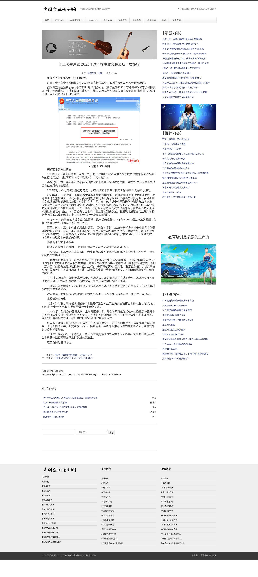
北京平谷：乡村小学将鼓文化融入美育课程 (182, 39)
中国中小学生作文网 (50, 532)
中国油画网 (105, 497)
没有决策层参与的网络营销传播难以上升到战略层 (185, 173)
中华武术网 (165, 483)
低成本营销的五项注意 (53, 416)
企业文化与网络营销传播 (173, 158)
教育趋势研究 (47, 500)
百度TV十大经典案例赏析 (174, 144)
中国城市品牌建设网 (169, 524)
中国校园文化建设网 (169, 520)
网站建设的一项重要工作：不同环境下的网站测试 (185, 353)
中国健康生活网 (107, 524)
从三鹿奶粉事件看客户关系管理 (177, 310)
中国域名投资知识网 (50, 528)
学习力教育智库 (48, 509)
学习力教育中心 (167, 501)
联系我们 (204, 555)
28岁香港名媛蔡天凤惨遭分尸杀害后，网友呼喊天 (185, 63)
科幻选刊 (105, 483)
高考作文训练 (106, 501)
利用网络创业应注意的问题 (55, 412)
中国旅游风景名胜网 (109, 538)
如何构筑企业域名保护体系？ (176, 358)
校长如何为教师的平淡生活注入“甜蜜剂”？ (74, 358)
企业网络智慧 (168, 324)
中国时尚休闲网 (167, 487)
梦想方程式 (105, 487)
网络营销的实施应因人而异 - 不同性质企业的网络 (185, 339)
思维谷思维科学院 (108, 534)
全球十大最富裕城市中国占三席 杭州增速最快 (184, 53)
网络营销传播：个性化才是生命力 (178, 319)
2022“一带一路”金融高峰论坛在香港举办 (181, 68)
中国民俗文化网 (95, 73)
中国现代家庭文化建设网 (51, 541)
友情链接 (212, 555)
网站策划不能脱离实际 (172, 334)
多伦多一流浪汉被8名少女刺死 (176, 73)
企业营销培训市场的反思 (173, 315)
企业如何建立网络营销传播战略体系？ (180, 182)
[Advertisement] (77, 441)
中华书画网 (46, 495)
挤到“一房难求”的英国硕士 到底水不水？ (73, 355)
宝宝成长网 (46, 486)
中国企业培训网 (82, 555)
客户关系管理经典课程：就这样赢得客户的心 (183, 153)
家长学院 (164, 478)
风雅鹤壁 (45, 477)
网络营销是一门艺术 (171, 148)
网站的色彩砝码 (169, 348)
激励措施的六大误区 (171, 192)
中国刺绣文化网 (107, 511)
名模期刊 (45, 481)
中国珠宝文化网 (107, 520)
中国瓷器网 (46, 491)
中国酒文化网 (106, 506)
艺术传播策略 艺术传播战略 (176, 139)
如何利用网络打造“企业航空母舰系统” (179, 177)
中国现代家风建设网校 (51, 537)
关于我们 (195, 555)
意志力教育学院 (167, 506)
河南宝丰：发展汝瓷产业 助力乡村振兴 (180, 43)
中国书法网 (105, 492)
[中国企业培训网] (60, 9)
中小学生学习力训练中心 (171, 534)
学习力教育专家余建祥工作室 (172, 543)
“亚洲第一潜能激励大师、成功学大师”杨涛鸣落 (184, 58)
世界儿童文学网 (167, 492)
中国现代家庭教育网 (169, 529)
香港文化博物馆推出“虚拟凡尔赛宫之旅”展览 (183, 48)
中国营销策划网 (48, 518)
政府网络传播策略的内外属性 (176, 168)
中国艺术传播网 (48, 514)
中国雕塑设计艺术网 (169, 515)
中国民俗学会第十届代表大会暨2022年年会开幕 (184, 92)
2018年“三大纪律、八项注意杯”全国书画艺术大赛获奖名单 (70, 397)
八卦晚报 (105, 478)
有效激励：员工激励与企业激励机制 (179, 197)
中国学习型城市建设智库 (171, 538)
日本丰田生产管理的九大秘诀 (176, 187)
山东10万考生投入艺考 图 (55, 402)
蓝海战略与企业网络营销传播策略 (178, 163)
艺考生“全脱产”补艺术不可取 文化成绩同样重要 (65, 407)
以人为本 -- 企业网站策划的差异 (177, 344)
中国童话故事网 (167, 511)
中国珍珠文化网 (107, 515)
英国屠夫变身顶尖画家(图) (174, 305)
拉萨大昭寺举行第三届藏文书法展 (178, 97)
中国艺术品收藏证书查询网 (112, 543)
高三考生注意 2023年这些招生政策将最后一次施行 (186, 82)
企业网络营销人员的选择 (173, 329)
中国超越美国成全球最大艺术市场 (178, 300)
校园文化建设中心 (108, 529)
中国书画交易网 (48, 504)
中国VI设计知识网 (49, 523)
